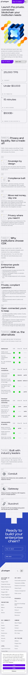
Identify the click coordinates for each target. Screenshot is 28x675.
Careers (16, 625)
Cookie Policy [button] (6, 660)
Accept (14, 665)
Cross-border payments (20, 580)
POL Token (17, 633)
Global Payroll (18, 588)
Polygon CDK (4, 592)
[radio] (17, 570)
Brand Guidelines (19, 630)
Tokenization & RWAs (20, 583)
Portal (16, 648)
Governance (4, 633)
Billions (2, 607)
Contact (17, 628)
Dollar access (18, 593)
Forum (2, 630)
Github (2, 635)
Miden (2, 604)
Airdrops (16, 641)
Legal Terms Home (5, 648)
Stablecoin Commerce (20, 585)
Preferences (14, 671)
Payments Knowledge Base (20, 604)
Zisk (2, 610)
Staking (16, 646)
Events (2, 625)
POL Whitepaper (19, 607)
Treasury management (20, 590)
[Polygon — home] (6, 1)
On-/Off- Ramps (5, 589)
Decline (14, 668)
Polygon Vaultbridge (6, 597)
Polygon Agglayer (5, 594)
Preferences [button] (11, 662)
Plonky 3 (17, 610)
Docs (2, 623)
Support (3, 628)
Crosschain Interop (5, 584)
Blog (16, 601)
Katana (3, 612)
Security (3, 638)
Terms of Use (4, 651)
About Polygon (18, 623)
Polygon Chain (4, 581)
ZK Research (18, 612)
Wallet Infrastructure (6, 586)
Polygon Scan (18, 643)
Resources (17, 615)
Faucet (3, 641)
